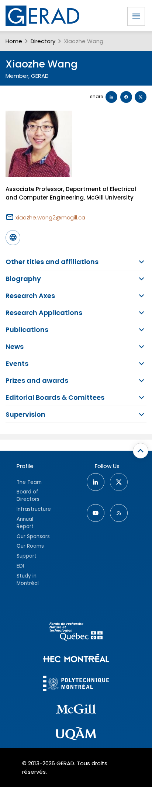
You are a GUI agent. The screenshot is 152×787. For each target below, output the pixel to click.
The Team (29, 482)
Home (14, 41)
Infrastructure (34, 509)
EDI (20, 565)
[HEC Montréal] (76, 659)
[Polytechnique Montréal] (76, 684)
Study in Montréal (28, 579)
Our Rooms (30, 545)
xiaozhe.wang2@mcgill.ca (50, 217)
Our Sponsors (33, 536)
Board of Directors (28, 495)
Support (27, 555)
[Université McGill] (76, 710)
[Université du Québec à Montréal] (76, 734)
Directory (43, 41)
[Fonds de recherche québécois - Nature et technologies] (76, 632)
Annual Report (25, 523)
